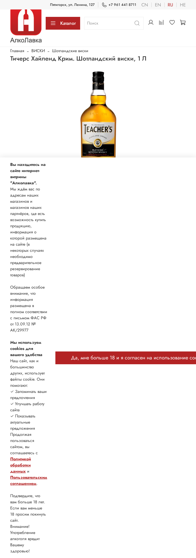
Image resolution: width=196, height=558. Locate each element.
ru (170, 5)
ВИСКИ (38, 51)
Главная (17, 51)
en (158, 5)
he (183, 5)
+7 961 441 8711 (122, 4)
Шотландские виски (70, 51)
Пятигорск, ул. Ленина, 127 (72, 4)
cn (144, 5)
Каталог (68, 23)
